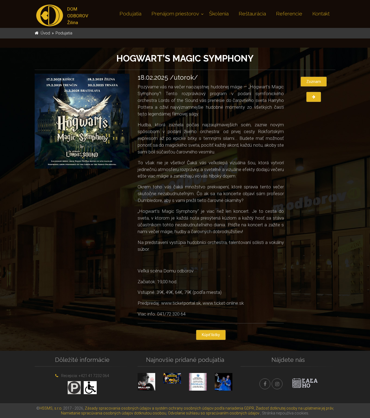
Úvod (45, 33)
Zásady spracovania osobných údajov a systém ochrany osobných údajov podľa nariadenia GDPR (169, 408)
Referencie (289, 14)
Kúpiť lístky (211, 335)
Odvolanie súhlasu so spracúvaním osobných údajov (213, 413)
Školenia (219, 14)
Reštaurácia (252, 14)
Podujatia (130, 14)
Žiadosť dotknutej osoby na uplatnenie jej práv (294, 408)
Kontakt (321, 14)
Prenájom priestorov (175, 14)
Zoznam (313, 81)
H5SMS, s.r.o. (51, 408)
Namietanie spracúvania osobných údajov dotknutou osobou (113, 413)
